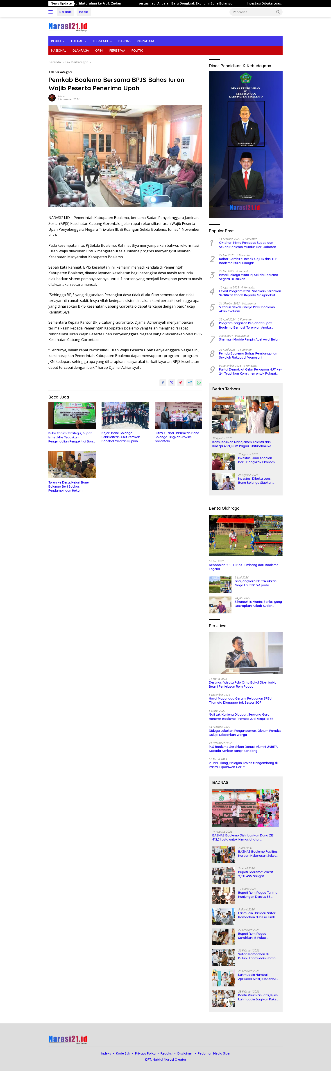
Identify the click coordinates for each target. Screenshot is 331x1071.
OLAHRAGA (81, 50)
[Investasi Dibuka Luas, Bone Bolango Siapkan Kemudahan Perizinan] (223, 481)
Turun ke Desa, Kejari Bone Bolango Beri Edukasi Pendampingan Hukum (68, 486)
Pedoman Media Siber (214, 1053)
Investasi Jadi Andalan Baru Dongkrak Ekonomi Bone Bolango (140, 3)
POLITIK (137, 50)
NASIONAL (58, 50)
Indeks (83, 12)
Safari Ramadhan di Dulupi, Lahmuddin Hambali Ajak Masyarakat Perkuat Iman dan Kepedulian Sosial (258, 956)
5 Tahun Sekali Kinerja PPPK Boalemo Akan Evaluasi (247, 309)
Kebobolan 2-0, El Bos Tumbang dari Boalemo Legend (244, 567)
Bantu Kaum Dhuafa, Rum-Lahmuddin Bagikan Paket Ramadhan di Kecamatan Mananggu (258, 997)
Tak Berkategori (60, 72)
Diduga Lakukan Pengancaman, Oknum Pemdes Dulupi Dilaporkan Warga (245, 733)
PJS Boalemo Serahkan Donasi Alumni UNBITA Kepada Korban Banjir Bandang (243, 749)
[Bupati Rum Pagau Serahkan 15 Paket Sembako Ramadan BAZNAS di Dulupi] (223, 936)
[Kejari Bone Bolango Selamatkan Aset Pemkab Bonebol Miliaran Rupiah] (125, 415)
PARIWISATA (145, 41)
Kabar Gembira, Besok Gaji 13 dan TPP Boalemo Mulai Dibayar (248, 261)
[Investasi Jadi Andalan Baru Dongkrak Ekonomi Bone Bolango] (223, 461)
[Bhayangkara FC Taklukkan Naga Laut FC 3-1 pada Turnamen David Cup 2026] (220, 584)
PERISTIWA (117, 50)
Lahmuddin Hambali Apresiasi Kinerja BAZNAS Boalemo (257, 977)
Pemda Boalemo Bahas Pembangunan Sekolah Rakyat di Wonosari (248, 355)
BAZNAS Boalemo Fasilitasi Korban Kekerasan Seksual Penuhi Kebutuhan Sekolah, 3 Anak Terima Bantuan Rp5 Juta (258, 854)
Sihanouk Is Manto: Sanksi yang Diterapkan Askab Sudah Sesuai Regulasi (258, 604)
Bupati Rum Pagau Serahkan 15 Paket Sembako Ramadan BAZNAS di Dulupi (253, 936)
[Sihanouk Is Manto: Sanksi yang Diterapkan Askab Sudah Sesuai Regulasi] (220, 605)
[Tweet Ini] (171, 382)
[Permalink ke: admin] (52, 97)
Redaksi (166, 1053)
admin (62, 96)
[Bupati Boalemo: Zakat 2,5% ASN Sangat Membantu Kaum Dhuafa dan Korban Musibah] (223, 875)
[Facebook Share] (162, 382)
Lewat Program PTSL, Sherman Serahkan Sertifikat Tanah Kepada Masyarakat (250, 293)
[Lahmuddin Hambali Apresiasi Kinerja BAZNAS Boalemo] (223, 978)
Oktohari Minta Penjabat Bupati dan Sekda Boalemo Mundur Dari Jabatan (247, 245)
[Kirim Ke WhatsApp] (198, 382)
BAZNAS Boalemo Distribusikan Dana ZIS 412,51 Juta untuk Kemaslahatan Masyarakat (243, 837)
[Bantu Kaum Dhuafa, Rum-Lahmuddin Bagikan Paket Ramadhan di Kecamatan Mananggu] (223, 998)
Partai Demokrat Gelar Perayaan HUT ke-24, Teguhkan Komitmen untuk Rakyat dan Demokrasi (250, 371)
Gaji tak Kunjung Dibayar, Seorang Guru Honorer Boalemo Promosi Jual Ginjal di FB (241, 716)
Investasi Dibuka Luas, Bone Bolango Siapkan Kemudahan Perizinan (256, 3)
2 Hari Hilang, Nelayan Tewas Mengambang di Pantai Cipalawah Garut (243, 765)
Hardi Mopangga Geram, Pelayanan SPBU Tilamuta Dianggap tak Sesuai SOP (240, 700)
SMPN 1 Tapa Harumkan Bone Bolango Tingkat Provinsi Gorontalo (177, 437)
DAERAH (77, 41)
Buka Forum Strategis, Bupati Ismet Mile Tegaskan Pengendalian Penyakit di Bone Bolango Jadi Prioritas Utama (71, 437)
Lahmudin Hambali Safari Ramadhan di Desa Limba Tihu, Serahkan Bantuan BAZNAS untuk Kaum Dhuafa (257, 915)
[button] (278, 11)
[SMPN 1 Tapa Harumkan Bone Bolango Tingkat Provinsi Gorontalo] (178, 415)
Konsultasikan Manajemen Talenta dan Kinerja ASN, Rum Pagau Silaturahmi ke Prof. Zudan (241, 444)
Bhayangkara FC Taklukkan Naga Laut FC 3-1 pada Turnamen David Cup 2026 (256, 583)
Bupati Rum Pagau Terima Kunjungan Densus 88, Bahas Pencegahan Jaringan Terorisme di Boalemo (257, 895)
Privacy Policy (145, 1053)
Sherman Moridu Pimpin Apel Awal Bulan (249, 339)
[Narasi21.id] (68, 26)
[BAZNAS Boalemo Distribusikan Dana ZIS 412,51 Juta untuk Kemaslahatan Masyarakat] (245, 808)
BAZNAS (124, 41)
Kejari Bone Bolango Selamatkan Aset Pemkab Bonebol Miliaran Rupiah (121, 437)
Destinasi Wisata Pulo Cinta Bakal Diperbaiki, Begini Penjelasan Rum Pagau (242, 684)
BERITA (56, 41)
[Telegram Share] (189, 382)
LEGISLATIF (101, 41)
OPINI (99, 50)
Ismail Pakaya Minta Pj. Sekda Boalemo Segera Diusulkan (248, 277)
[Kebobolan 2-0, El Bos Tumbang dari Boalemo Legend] (246, 535)
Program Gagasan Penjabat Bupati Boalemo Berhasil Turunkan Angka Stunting (245, 325)
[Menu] (51, 12)
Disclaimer (185, 1053)
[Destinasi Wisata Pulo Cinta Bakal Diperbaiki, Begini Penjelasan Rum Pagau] (246, 653)
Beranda (65, 12)
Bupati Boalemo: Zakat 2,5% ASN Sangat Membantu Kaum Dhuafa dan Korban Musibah (257, 874)
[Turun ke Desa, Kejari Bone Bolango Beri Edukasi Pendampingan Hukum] (72, 464)
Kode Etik (123, 1053)
